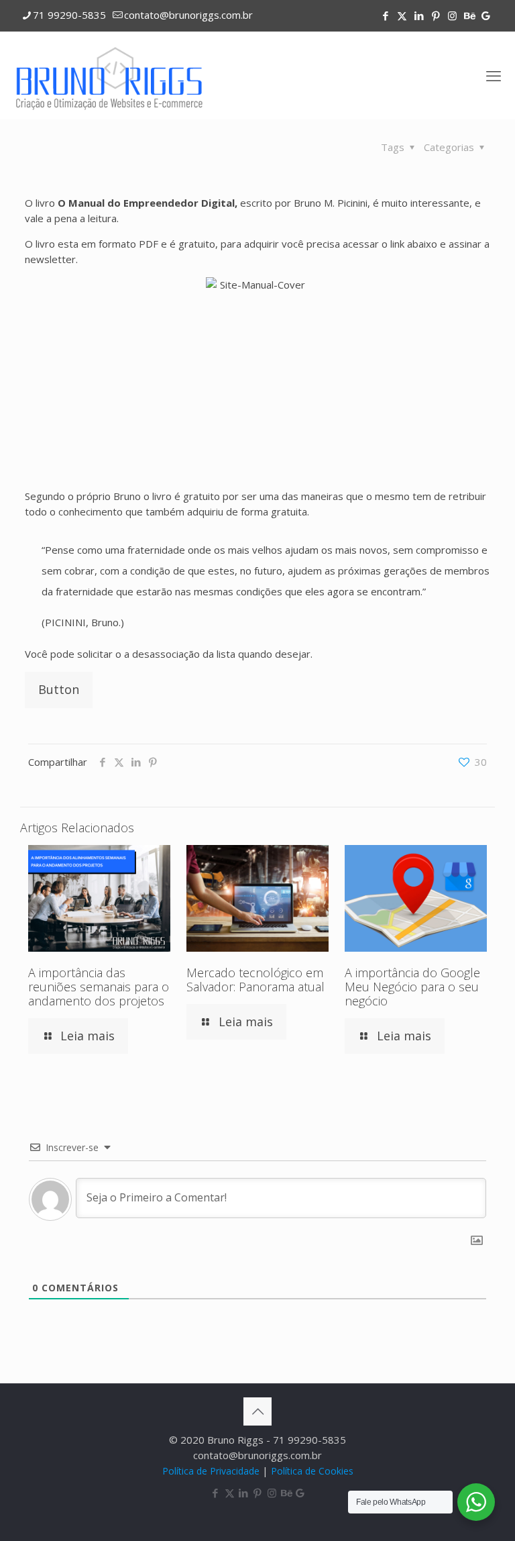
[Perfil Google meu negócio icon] (486, 15)
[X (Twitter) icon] (402, 15)
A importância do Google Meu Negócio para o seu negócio (412, 986)
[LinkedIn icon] (419, 15)
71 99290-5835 (69, 14)
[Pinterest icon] (436, 15)
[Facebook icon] (385, 15)
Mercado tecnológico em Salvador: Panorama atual (255, 979)
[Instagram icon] (452, 15)
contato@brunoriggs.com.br (188, 14)
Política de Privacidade (211, 1470)
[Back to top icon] (257, 1411)
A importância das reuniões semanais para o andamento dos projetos (98, 986)
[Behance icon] (469, 15)
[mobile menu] (493, 75)
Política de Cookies (312, 1470)
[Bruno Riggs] (109, 75)
